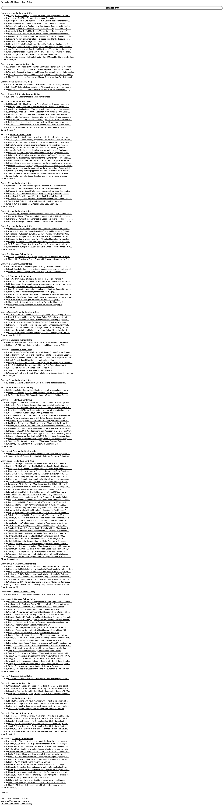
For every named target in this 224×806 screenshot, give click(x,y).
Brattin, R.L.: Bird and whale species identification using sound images (37, 744)
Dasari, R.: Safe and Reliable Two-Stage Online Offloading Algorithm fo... (38, 317)
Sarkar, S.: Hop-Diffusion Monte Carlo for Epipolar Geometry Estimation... (39, 456)
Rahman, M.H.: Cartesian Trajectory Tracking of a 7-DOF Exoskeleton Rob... (40, 689)
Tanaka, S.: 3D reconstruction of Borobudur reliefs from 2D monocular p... (39, 518)
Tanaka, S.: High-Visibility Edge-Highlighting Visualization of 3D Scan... (37, 523)
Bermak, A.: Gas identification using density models (29, 97)
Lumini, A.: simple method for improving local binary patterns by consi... (38, 759)
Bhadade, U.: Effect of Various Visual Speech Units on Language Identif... (38, 679)
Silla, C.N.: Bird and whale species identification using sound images (36, 780)
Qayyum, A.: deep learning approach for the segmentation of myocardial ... (40, 168)
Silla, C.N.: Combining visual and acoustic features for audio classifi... (37, 783)
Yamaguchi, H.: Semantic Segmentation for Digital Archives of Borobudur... (39, 557)
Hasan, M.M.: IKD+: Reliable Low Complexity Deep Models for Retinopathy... (40, 569)
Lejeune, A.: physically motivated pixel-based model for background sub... (39, 39)
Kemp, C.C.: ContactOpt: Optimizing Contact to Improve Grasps (34, 640)
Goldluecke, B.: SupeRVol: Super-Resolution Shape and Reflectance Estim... (39, 237)
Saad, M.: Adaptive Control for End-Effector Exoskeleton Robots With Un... (39, 691)
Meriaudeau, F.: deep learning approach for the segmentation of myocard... (40, 163)
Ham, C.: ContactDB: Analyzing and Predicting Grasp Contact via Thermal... (39, 617)
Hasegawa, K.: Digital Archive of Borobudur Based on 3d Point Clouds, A (38, 471)
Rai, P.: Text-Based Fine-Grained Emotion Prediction (30, 368)
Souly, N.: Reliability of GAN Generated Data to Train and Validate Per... (38, 393)
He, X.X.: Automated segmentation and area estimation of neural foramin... (40, 282)
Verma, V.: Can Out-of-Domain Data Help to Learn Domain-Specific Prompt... (40, 373)
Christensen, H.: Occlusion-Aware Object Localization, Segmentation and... (39, 604)
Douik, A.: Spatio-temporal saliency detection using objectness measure (38, 145)
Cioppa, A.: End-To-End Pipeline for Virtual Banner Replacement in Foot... (39, 16)
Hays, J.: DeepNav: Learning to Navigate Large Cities (30, 625)
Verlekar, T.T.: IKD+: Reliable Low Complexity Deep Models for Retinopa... (39, 582)
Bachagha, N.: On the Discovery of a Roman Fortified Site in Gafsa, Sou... (38, 716)
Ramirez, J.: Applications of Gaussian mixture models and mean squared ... (39, 125)
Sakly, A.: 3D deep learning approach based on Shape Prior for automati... (39, 171)
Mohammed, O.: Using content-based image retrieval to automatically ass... (40, 120)
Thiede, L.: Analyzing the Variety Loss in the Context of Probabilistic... (37, 383)
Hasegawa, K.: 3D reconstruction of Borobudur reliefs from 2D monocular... (40, 469)
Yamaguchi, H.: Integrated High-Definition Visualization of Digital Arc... (38, 554)
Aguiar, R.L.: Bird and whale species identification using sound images (37, 741)
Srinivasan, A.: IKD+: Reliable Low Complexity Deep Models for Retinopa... (39, 579)
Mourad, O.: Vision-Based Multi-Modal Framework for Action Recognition (39, 191)
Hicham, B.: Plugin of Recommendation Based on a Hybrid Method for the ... (40, 219)
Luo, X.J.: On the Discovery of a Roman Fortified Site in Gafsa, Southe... (38, 721)
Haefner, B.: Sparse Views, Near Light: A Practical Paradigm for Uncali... (38, 239)
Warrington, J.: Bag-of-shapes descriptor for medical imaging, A (35, 305)
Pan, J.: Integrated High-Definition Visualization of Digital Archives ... (37, 505)
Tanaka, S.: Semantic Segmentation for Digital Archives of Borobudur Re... (39, 528)
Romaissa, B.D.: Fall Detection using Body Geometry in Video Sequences (38, 194)
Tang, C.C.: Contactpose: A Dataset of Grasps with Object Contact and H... (39, 653)
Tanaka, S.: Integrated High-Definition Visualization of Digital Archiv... (37, 526)
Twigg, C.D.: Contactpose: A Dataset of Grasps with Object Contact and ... (39, 661)
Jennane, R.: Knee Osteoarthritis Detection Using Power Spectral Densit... (39, 112)
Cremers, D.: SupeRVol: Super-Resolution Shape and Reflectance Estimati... (39, 231)
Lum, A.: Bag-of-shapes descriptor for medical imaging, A (32, 292)
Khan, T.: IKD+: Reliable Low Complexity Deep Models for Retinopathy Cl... (39, 572)
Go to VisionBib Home (10, 2)
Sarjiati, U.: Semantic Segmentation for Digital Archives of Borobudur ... (38, 513)
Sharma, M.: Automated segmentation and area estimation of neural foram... (41, 297)
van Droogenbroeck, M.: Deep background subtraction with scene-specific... (40, 47)
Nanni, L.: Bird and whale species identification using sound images (36, 765)
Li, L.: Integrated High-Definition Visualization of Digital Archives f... (36, 495)
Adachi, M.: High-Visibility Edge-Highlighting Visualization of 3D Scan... (38, 466)
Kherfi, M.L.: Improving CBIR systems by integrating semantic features (37, 704)
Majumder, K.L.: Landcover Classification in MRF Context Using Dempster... (39, 428)
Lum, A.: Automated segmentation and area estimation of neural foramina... (40, 289)
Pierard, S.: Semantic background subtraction (27, 42)
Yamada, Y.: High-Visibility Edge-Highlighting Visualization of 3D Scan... (38, 544)
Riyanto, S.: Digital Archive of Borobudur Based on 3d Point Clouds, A (37, 510)
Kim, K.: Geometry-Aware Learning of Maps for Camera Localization (37, 648)
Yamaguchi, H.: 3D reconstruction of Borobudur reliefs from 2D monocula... (40, 546)
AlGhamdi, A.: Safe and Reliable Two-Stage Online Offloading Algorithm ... (39, 315)
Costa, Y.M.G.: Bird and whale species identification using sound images (38, 746)
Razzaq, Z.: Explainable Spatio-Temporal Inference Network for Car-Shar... (39, 257)
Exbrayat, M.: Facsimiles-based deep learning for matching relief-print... (38, 148)
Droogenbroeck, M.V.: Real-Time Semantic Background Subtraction (36, 23)
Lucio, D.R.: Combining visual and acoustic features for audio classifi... (37, 754)
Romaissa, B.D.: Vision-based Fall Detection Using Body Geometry (36, 196)
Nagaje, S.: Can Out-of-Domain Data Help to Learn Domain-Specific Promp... (40, 363)
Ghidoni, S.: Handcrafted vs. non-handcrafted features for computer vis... (38, 752)
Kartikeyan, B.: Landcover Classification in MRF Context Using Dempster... (39, 423)
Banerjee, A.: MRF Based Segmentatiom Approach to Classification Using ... (40, 405)
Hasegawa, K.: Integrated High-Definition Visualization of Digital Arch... (38, 477)
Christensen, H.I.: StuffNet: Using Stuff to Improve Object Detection (36, 607)
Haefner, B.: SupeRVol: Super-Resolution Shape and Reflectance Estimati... (39, 242)
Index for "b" (6, 793)
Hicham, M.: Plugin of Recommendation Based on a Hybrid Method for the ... (40, 222)
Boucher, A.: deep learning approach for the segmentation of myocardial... (39, 142)
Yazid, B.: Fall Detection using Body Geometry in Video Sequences (35, 201)
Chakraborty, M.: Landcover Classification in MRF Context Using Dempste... (39, 416)
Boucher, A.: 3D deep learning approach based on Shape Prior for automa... (40, 140)
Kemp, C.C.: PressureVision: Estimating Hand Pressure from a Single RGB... (39, 646)
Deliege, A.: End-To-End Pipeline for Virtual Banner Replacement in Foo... (39, 21)
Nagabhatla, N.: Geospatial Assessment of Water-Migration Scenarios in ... (39, 594)
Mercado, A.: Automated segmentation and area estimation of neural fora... (40, 294)
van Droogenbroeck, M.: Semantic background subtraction (32, 55)
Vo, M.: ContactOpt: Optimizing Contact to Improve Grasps (33, 666)
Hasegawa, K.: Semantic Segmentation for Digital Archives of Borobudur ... (39, 479)
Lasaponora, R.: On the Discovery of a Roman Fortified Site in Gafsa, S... (38, 719)
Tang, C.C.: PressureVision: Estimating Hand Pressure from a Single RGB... (39, 656)
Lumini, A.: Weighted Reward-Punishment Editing (29, 762)
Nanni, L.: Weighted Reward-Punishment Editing (28, 778)
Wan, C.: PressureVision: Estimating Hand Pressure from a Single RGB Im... (39, 669)
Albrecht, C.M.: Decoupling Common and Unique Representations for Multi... (40, 67)
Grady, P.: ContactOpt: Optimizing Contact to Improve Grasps (33, 609)
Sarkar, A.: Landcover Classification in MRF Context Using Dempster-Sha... (39, 436)
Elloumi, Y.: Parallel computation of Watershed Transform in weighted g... (39, 90)
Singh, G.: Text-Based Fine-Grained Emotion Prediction (31, 371)
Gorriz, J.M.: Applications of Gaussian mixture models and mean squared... (39, 109)
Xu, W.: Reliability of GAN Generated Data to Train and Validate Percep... (38, 395)
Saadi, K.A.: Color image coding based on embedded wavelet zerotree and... (40, 269)
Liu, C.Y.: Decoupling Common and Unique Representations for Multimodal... (40, 70)
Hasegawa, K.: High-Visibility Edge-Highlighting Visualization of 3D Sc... (38, 474)
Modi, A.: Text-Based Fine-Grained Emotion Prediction (31, 360)
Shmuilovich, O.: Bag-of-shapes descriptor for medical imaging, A (35, 302)
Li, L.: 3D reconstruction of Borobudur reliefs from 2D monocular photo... (39, 487)
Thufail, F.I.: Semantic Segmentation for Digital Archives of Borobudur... (38, 541)
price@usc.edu (11, 801)
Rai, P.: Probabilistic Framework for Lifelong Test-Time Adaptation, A (37, 365)
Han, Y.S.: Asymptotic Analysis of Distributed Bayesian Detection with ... (38, 418)
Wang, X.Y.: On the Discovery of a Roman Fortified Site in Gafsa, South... (38, 729)
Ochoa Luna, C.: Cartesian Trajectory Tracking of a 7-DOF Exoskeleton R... (39, 686)
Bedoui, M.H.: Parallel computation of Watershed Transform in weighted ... (39, 87)
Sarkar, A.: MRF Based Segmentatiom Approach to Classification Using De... (40, 439)
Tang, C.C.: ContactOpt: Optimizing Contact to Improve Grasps (34, 651)
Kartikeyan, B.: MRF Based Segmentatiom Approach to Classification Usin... (39, 426)
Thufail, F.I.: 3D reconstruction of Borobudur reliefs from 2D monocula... (38, 531)
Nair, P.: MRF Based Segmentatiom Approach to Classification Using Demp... (40, 434)
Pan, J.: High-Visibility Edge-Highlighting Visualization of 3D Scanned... (37, 502)
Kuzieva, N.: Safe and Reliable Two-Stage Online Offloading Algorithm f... (38, 325)
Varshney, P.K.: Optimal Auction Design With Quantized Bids (33, 444)
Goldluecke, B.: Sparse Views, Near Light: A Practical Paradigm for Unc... (38, 234)
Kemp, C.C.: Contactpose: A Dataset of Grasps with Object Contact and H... (39, 643)
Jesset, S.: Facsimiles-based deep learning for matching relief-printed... (38, 150)
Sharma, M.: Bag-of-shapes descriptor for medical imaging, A (34, 300)
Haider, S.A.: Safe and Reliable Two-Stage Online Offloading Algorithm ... (38, 320)
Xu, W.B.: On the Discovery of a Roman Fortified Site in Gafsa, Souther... (38, 731)
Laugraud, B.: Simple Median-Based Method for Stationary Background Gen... (41, 36)
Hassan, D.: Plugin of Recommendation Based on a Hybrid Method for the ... (40, 216)
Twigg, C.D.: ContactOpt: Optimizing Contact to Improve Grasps (35, 659)
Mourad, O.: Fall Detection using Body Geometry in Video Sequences (37, 186)
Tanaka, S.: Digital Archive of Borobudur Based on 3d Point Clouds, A (37, 520)
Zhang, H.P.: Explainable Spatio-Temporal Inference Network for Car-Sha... (39, 259)
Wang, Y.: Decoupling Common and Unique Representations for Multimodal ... (41, 72)
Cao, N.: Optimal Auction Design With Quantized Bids (30, 413)
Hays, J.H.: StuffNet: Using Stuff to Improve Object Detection (33, 633)
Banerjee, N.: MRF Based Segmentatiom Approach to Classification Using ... (40, 410)
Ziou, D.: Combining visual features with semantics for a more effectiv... (38, 706)
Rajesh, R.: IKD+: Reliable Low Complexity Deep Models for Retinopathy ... (39, 577)
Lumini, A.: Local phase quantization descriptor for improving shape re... (38, 757)
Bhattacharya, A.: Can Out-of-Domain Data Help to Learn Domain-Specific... (40, 355)
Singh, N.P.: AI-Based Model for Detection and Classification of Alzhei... (38, 345)
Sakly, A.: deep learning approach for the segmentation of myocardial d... (39, 173)
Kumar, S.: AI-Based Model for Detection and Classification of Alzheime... (38, 343)
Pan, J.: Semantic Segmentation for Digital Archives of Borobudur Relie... (38, 508)
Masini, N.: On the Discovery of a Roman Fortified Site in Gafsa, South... (38, 724)
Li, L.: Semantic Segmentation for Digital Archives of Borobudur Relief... (38, 497)
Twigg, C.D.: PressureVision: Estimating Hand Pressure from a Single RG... (39, 664)
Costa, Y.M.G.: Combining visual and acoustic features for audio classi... (38, 749)
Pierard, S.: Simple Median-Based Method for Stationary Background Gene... (40, 44)
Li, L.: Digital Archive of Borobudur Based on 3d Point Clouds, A (34, 489)
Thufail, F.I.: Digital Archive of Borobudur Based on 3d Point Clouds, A (37, 533)
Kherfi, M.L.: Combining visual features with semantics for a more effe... (38, 701)
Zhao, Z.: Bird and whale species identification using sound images (36, 785)
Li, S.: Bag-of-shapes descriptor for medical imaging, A (31, 287)
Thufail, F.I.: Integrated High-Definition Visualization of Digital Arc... (36, 539)
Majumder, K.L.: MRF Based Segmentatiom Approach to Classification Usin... (40, 431)
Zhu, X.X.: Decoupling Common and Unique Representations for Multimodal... (40, 77)
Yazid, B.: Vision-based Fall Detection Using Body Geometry (33, 204)
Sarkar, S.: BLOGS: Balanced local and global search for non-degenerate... (39, 454)
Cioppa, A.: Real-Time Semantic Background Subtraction (31, 18)
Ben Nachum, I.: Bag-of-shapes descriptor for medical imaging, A (35, 279)
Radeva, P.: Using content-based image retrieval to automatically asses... (38, 122)
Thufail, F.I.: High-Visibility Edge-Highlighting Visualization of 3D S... (36, 536)
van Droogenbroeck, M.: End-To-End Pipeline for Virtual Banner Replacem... (40, 49)
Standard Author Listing (22, 13)
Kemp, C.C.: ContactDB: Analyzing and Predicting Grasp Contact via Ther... (39, 638)
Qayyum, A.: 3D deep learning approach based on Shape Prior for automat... (40, 166)
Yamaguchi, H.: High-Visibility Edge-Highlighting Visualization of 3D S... (38, 552)
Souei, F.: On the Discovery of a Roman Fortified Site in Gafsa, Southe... (38, 726)
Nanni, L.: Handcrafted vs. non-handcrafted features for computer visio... (38, 770)
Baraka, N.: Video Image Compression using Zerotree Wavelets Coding (38, 267)
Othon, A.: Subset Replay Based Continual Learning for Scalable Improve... (39, 390)
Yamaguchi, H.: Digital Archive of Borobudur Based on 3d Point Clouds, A (38, 549)
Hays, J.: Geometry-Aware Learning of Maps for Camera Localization (37, 628)
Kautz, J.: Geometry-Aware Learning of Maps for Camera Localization (37, 635)
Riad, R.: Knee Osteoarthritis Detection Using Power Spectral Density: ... (38, 127)
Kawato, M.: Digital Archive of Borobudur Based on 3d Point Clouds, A (37, 484)
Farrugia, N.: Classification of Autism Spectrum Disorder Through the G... (38, 107)
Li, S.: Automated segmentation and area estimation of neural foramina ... (39, 284)
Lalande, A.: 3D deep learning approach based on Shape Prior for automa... (39, 155)
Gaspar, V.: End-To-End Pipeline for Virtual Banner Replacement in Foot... (39, 26)
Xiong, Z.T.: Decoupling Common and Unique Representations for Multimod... (40, 75)
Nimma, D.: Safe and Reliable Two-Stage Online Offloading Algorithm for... (39, 328)
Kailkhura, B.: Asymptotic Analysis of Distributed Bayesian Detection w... (38, 421)
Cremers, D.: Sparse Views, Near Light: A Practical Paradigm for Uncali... (38, 229)
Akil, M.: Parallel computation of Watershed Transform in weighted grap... (39, 85)
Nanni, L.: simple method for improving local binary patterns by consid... (38, 775)
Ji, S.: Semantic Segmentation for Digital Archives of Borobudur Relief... (38, 482)
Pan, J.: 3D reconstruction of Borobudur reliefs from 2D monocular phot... (39, 500)
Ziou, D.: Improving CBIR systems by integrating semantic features (36, 709)
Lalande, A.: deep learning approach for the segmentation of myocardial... (39, 158)
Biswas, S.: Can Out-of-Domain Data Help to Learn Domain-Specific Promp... (40, 358)
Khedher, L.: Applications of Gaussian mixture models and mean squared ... (39, 117)
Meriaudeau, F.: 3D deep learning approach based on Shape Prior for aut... (39, 161)
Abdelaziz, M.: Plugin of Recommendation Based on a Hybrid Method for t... (40, 214)
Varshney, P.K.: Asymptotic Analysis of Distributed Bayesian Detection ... (38, 441)
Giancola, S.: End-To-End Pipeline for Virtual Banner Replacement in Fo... (38, 31)
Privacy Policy (26, 2)
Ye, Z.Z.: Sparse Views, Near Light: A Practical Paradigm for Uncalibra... (38, 244)
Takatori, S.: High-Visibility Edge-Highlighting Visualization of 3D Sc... (37, 515)
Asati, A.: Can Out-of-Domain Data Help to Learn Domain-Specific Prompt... (40, 352)
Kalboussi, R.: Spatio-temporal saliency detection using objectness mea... (38, 153)
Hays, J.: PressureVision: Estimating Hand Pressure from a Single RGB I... (38, 630)
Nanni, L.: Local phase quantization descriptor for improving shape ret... (38, 772)
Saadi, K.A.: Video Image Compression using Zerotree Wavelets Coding (38, 272)
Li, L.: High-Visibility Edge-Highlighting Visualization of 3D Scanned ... (37, 492)
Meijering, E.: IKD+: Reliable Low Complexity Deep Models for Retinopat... (39, 574)
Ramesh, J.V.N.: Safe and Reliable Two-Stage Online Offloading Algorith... (38, 330)
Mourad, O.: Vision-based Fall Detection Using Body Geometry (34, 188)
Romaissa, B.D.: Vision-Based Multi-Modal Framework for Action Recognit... (40, 199)
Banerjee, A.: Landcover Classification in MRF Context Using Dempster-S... (39, 403)
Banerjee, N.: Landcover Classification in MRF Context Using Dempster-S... (39, 408)
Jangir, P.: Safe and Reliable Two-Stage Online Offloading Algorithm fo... (38, 322)
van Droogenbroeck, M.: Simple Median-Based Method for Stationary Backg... (41, 57)
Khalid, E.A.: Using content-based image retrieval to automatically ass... (38, 115)
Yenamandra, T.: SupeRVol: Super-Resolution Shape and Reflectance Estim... (40, 247)
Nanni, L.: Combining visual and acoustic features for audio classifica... (37, 767)
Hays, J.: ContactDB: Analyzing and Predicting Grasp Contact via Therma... (39, 620)
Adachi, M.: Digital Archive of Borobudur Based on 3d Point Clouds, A (37, 464)
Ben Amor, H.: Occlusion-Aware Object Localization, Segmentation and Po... (40, 602)
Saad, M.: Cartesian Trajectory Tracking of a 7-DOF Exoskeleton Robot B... (39, 694)
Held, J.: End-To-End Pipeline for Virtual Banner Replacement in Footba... (38, 34)
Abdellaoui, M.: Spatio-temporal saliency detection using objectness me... (39, 137)
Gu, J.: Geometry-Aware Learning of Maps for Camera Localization (36, 615)
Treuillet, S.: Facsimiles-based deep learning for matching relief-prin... (37, 176)
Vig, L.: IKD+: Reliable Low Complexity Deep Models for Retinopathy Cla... (39, 585)
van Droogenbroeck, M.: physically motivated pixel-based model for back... (39, 52)
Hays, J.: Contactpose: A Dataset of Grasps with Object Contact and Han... (39, 622)
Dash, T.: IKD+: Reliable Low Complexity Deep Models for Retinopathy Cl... (39, 567)
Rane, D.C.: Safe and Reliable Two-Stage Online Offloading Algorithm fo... (39, 333)
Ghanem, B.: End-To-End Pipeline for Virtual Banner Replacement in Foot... (39, 29)
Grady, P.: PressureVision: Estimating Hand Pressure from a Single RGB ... (39, 612)
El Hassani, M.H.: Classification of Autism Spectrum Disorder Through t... (38, 104)
